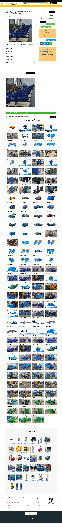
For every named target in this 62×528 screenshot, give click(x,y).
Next (36, 28)
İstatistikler (38, 505)
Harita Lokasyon (39, 499)
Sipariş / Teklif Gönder (51, 23)
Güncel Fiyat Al (52, 12)
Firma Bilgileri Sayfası (30, 72)
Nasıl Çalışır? (25, 501)
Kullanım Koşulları (39, 501)
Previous (5, 28)
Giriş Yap (45, 0)
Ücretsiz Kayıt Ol (53, 3)
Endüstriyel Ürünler (10, 6)
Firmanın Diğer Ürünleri (51, 40)
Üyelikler (25, 499)
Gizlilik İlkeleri (39, 502)
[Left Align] (47, 3)
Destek (50, 0)
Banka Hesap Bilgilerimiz (27, 505)
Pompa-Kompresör (17, 6)
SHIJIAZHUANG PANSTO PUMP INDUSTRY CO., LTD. (20, 70)
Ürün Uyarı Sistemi (26, 502)
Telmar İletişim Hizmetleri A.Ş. (40, 520)
